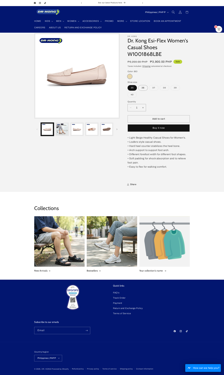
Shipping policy (126, 369)
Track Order (119, 298)
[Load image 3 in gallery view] (77, 129)
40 (134, 95)
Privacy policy (93, 369)
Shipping (146, 66)
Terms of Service (122, 313)
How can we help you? (206, 368)
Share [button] (133, 184)
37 (155, 88)
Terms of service (109, 369)
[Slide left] (37, 129)
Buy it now (159, 128)
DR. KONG (46, 369)
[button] (48, 21)
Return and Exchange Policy (128, 308)
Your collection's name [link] (151, 270)
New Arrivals (40, 270)
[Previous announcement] (81, 3)
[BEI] (130, 76)
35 (132, 88)
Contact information (144, 369)
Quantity (132, 102)
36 (143, 88)
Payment (117, 303)
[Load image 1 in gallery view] (47, 129)
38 (166, 88)
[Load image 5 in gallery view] (106, 129)
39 (177, 88)
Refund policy (78, 369)
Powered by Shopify (60, 369)
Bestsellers (92, 270)
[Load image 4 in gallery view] (91, 129)
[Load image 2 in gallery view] (62, 129)
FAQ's (116, 292)
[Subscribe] (86, 330)
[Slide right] (117, 129)
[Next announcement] (142, 3)
